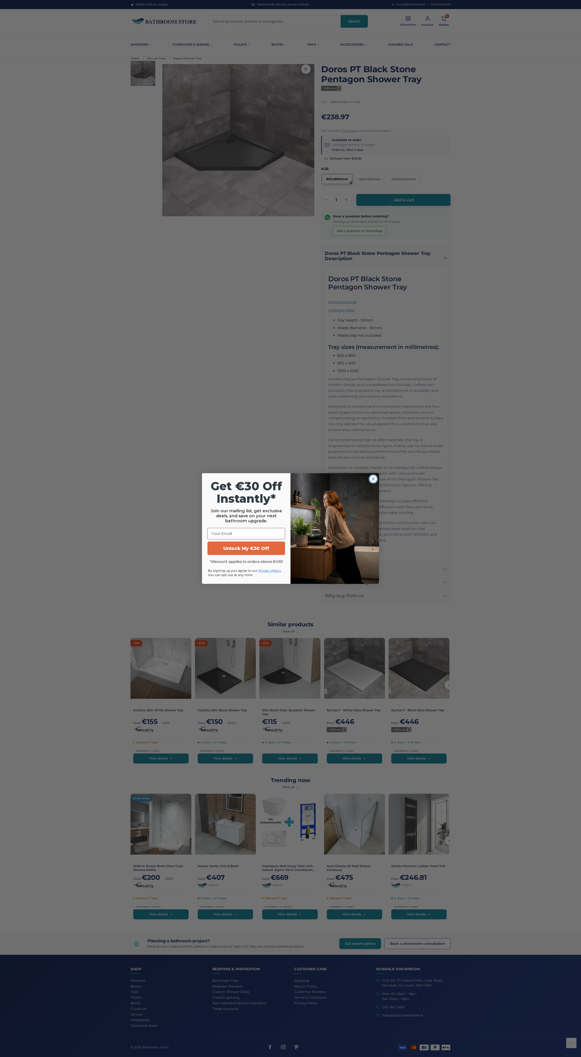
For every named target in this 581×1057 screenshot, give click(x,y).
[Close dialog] (373, 479)
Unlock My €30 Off (246, 548)
